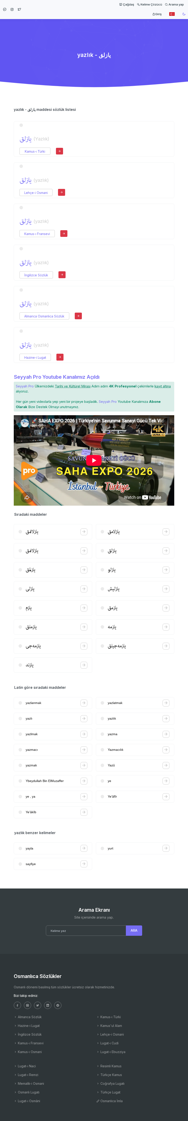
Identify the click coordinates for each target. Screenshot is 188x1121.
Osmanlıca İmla (111, 1101)
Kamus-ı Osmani (29, 1052)
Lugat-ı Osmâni (28, 1101)
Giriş (158, 14)
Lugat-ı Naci (26, 1066)
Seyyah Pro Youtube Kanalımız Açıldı (57, 377)
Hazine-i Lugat (35, 357)
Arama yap (176, 4)
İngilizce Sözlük (36, 275)
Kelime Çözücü (151, 4)
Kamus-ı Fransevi (37, 234)
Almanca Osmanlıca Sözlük (44, 316)
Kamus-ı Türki (35, 151)
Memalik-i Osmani (30, 1083)
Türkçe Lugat (110, 1092)
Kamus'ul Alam (111, 1026)
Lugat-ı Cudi (109, 1043)
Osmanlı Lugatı (28, 1092)
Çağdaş (128, 4)
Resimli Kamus (111, 1066)
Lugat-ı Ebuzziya (112, 1052)
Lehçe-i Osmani (36, 193)
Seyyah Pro (25, 386)
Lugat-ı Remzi (27, 1075)
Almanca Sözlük (29, 1017)
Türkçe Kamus (111, 1075)
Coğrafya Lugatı (112, 1083)
